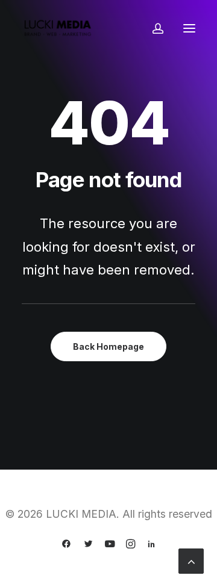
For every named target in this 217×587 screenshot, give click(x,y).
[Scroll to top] (191, 560)
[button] (189, 28)
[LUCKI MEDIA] (58, 28)
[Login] (152, 28)
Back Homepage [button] (108, 346)
